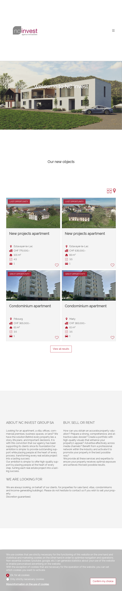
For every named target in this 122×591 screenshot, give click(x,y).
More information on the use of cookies (27, 584)
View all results (61, 348)
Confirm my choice (103, 581)
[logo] (24, 30)
